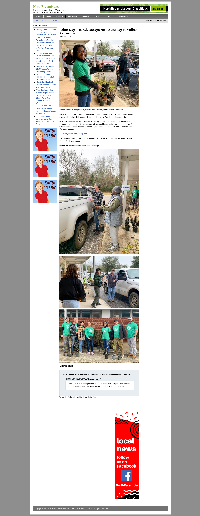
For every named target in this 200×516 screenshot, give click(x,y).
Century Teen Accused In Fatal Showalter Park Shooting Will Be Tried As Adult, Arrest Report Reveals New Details (46, 35)
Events (59, 16)
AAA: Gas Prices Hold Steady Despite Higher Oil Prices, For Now (45, 92)
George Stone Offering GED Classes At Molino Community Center (45, 69)
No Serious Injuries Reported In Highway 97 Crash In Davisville (45, 77)
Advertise (123, 16)
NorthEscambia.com (59, 509)
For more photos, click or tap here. (73, 134)
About (97, 16)
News (48, 16)
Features (72, 16)
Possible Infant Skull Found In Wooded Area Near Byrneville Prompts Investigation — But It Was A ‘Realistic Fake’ (45, 58)
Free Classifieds (41, 20)
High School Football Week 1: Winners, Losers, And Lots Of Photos (46, 84)
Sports (85, 16)
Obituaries (53, 20)
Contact (110, 16)
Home (38, 16)
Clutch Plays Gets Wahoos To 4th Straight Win (45, 100)
